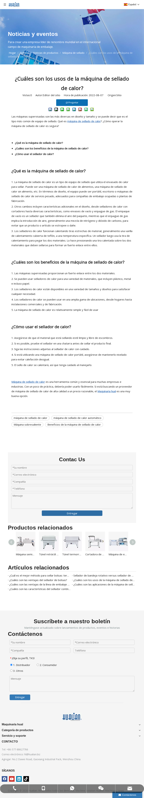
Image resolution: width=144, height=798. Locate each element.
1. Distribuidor (21, 665)
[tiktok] (26, 779)
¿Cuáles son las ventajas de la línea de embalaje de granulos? (40, 584)
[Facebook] (4, 779)
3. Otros (17, 670)
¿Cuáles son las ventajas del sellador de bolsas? (38, 580)
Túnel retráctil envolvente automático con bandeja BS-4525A (49, 554)
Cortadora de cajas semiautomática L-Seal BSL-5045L (95, 554)
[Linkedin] (19, 779)
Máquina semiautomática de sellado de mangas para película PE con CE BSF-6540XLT (25, 554)
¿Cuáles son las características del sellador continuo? (40, 589)
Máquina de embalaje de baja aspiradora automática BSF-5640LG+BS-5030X (118, 554)
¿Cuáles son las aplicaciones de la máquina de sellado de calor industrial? (104, 584)
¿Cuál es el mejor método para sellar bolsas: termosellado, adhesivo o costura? (40, 575)
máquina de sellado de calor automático (77, 418)
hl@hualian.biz (32, 754)
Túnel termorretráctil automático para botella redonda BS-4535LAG (72, 554)
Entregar (72, 513)
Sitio (119, 95)
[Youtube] (12, 779)
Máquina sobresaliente (27, 424)
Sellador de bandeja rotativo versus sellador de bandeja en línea (104, 575)
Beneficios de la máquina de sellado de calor (74, 424)
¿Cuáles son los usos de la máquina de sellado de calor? (104, 580)
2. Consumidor (48, 665)
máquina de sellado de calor (30, 418)
